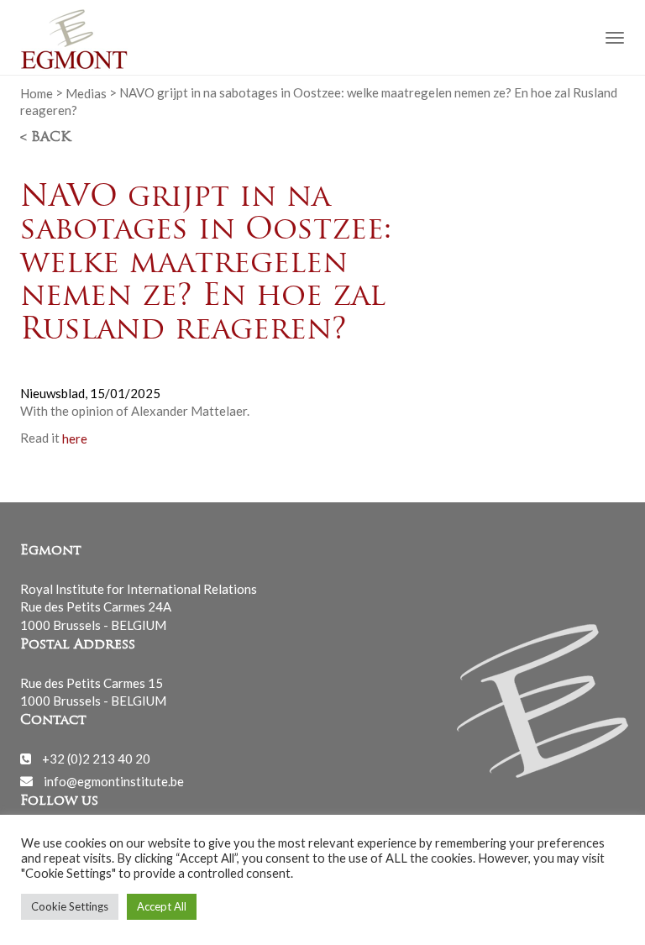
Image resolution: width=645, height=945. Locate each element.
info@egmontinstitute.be (114, 780)
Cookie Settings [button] (69, 906)
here (74, 437)
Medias (86, 92)
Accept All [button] (161, 906)
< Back (45, 137)
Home (36, 92)
